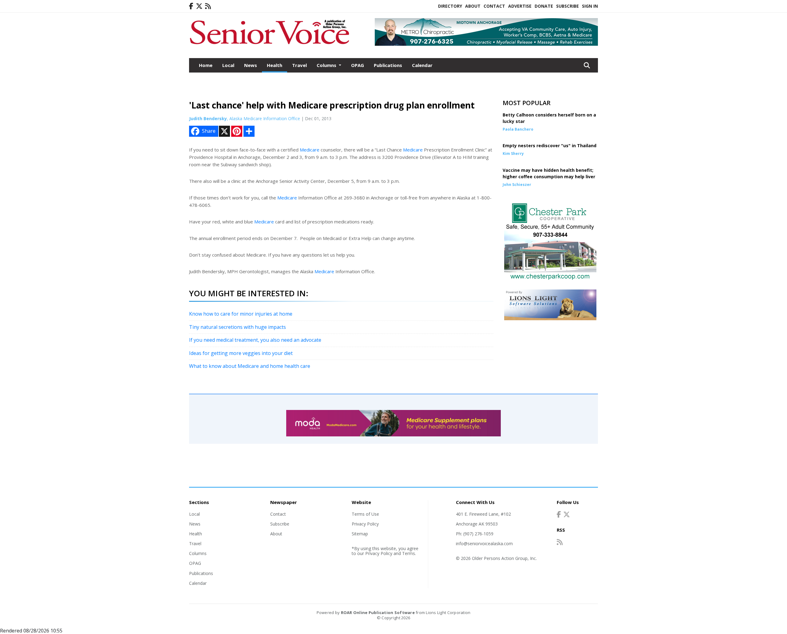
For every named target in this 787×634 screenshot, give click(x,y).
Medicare (309, 150)
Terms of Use (365, 514)
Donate (544, 6)
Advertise (520, 6)
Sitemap (360, 534)
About (473, 6)
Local (228, 65)
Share (209, 131)
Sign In (590, 6)
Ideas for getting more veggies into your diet (241, 353)
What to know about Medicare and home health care (249, 366)
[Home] (269, 45)
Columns (198, 553)
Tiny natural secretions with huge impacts (237, 327)
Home (205, 65)
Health (274, 65)
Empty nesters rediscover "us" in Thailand (549, 145)
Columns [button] (327, 65)
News (250, 65)
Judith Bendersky (208, 118)
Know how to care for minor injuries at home (240, 313)
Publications (388, 65)
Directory (450, 6)
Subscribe (567, 6)
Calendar (422, 65)
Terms (408, 553)
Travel (299, 65)
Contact (494, 6)
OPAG (357, 65)
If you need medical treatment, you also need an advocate (255, 340)
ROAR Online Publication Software (378, 612)
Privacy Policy (365, 524)
